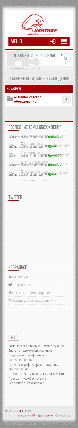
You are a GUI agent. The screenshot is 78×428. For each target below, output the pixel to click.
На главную (19, 277)
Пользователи (22, 285)
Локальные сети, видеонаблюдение (37, 79)
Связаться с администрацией (31, 293)
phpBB (20, 411)
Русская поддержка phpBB (20, 423)
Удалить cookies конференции (32, 300)
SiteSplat (50, 415)
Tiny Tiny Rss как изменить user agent (46, 145)
